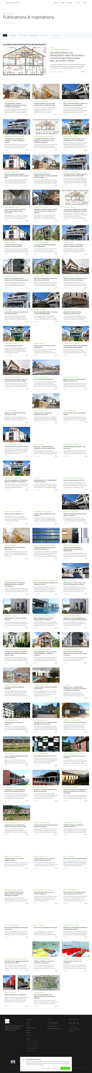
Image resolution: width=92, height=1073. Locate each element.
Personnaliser (47, 1068)
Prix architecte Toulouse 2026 (32, 1043)
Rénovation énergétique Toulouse (32, 1048)
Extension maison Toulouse (31, 1045)
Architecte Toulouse (30, 1027)
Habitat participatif (34, 35)
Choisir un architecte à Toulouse (32, 1041)
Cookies (85, 1068)
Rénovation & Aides (45, 35)
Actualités (77, 2)
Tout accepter (65, 1068)
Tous (5, 35)
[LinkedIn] (74, 1023)
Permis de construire (56, 35)
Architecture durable (22, 35)
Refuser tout (55, 1068)
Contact (85, 2)
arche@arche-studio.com (55, 1028)
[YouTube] (77, 1023)
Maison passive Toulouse (31, 1050)
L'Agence (63, 2)
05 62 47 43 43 (53, 1026)
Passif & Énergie (12, 35)
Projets (56, 2)
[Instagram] (70, 1023)
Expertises (69, 2)
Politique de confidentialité (76, 1068)
